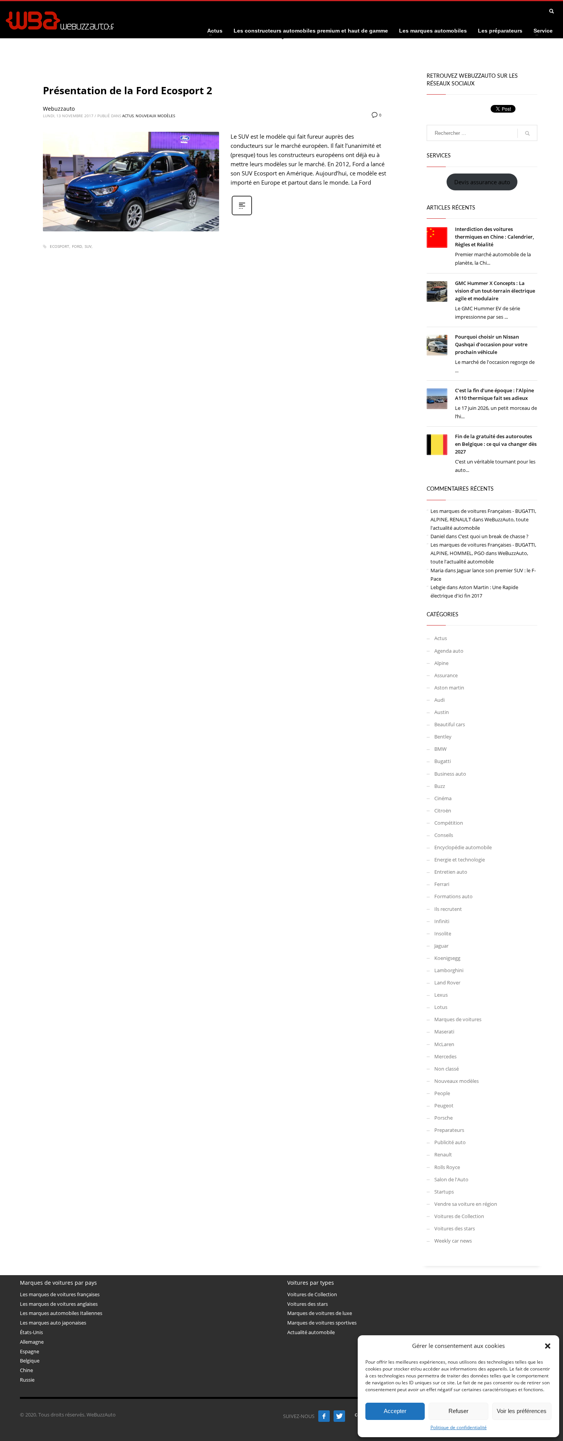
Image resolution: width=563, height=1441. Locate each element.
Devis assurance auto (482, 182)
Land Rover (447, 982)
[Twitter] (339, 1416)
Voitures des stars (454, 1228)
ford (77, 246)
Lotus (440, 1007)
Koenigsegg (447, 958)
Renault (443, 1154)
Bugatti (442, 761)
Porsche (443, 1117)
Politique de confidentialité (458, 1427)
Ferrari (441, 884)
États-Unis (31, 1332)
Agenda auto (448, 650)
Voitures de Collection (459, 1216)
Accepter (395, 1411)
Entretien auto (450, 871)
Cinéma (443, 798)
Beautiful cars (449, 724)
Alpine (441, 663)
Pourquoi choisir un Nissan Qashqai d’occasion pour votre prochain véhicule (491, 344)
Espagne (29, 1351)
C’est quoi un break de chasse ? (493, 536)
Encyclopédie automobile (463, 847)
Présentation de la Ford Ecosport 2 (127, 90)
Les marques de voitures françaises (60, 1294)
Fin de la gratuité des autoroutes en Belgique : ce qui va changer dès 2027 (496, 444)
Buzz (439, 786)
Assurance (446, 675)
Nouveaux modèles (155, 115)
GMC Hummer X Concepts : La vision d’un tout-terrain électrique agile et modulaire (495, 291)
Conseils (443, 835)
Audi (439, 699)
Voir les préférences (522, 1411)
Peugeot (443, 1105)
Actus (128, 115)
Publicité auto (450, 1142)
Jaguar (441, 945)
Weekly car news (453, 1240)
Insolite (442, 933)
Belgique (29, 1360)
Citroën (442, 810)
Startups (444, 1191)
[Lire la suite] (242, 214)
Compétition (448, 822)
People (442, 1093)
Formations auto (453, 896)
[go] (527, 133)
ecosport (59, 246)
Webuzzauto (59, 108)
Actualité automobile (311, 1332)
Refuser (458, 1411)
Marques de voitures (457, 1019)
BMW (440, 748)
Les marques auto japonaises (53, 1322)
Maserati (444, 1031)
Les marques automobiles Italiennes (61, 1313)
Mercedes (445, 1056)
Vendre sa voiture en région (465, 1203)
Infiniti (441, 921)
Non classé (446, 1068)
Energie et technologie (459, 859)
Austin (441, 712)
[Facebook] (324, 1416)
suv (88, 246)
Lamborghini (448, 970)
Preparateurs (449, 1130)
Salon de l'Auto (451, 1179)
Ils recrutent (448, 909)
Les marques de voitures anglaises (59, 1303)
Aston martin (449, 687)
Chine (26, 1370)
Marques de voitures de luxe (319, 1313)
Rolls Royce (447, 1167)
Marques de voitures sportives (322, 1322)
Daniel (437, 536)
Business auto (450, 773)
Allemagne (32, 1341)
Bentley (443, 736)
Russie (27, 1379)
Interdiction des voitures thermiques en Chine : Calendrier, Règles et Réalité (494, 237)
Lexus (441, 994)
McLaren (444, 1044)
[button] (548, 1346)
